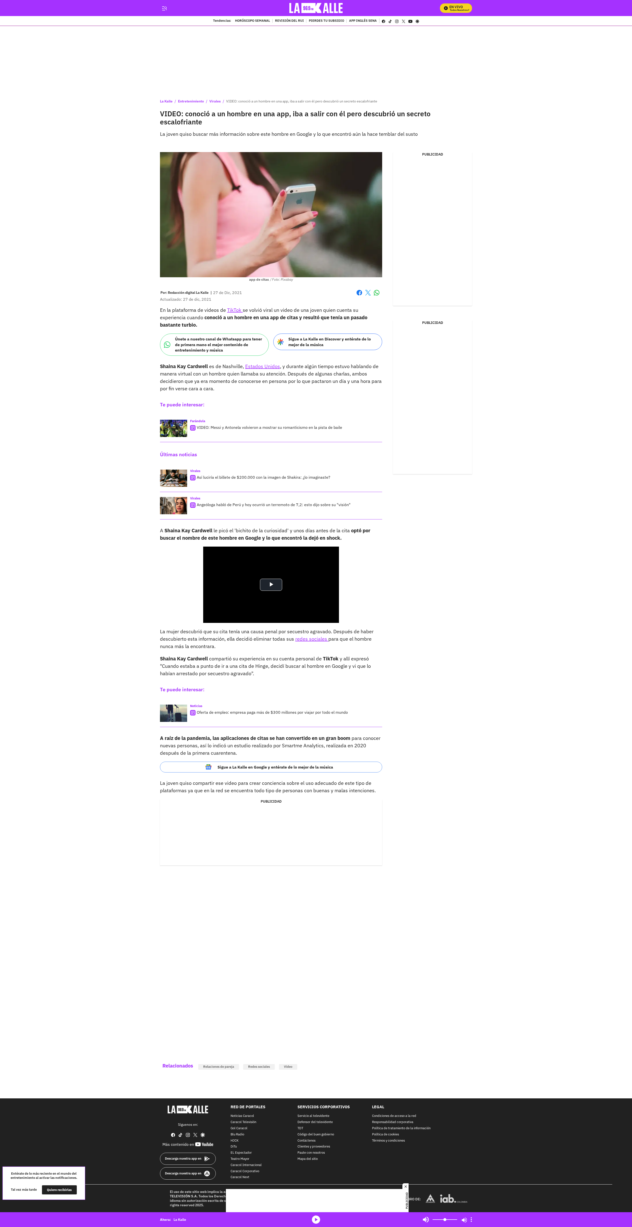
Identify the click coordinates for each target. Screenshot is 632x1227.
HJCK (234, 1140)
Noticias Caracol (242, 1116)
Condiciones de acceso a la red (394, 1116)
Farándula (197, 421)
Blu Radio (237, 1134)
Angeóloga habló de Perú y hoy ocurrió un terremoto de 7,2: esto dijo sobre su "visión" (274, 504)
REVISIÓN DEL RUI (289, 21)
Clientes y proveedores (313, 1146)
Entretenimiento (191, 101)
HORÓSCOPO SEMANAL (252, 21)
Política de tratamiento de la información (401, 1128)
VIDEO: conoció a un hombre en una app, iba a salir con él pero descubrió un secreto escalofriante (301, 101)
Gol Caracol (239, 1128)
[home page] (316, 8)
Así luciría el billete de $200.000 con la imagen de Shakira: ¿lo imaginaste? (263, 477)
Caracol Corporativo (245, 1171)
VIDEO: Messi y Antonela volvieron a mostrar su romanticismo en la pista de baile (269, 427)
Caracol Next (240, 1177)
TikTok (235, 310)
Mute (426, 1220)
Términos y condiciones (388, 1140)
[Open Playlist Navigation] (471, 1219)
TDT (300, 1128)
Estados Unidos (262, 366)
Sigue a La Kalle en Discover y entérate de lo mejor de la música (329, 341)
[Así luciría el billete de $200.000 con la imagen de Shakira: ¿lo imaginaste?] (173, 478)
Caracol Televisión (243, 1122)
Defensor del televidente (315, 1122)
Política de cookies (385, 1134)
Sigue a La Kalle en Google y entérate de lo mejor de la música (275, 767)
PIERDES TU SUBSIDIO (326, 21)
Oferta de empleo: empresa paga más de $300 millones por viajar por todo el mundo (272, 712)
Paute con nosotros (311, 1152)
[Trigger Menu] (164, 8)
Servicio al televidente (313, 1116)
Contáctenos (306, 1140)
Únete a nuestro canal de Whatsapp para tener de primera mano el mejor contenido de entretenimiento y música (218, 344)
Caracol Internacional (246, 1165)
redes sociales (311, 638)
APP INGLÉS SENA (363, 21)
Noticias (196, 706)
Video (288, 1067)
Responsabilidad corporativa (392, 1122)
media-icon (316, 1219)
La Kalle (166, 101)
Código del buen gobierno (315, 1134)
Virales (215, 101)
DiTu (234, 1146)
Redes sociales (259, 1067)
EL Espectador (241, 1152)
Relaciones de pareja (218, 1067)
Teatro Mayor (240, 1159)
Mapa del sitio (307, 1159)
